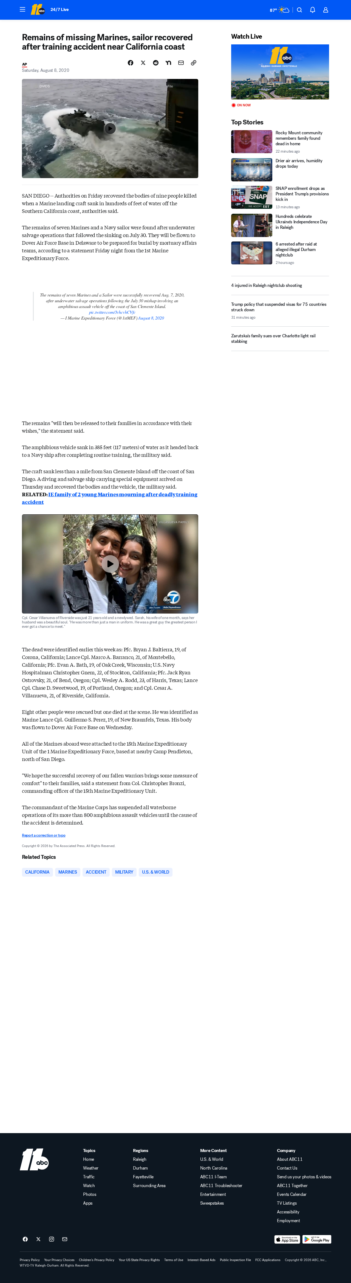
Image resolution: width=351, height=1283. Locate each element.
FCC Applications (268, 1260)
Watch (89, 1186)
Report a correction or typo (43, 835)
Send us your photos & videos (304, 1177)
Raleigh (139, 1159)
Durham (140, 1168)
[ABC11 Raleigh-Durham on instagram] (51, 1239)
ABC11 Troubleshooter (221, 1186)
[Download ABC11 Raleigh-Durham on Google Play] (316, 1239)
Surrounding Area (149, 1186)
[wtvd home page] (34, 1159)
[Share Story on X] (143, 62)
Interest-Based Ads (202, 1260)
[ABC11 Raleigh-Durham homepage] (37, 10)
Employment (288, 1221)
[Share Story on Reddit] (155, 62)
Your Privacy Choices (59, 1260)
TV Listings (286, 1203)
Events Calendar (292, 1194)
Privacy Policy (30, 1260)
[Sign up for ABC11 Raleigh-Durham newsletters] (64, 1239)
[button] (22, 9)
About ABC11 (289, 1159)
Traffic (89, 1177)
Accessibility (288, 1212)
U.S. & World (211, 1159)
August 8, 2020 (151, 318)
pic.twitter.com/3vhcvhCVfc (112, 312)
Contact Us (287, 1168)
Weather (90, 1168)
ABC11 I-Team (213, 1177)
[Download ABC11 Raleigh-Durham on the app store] (287, 1239)
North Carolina (214, 1168)
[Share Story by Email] (181, 62)
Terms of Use (173, 1260)
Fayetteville (143, 1177)
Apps (87, 1203)
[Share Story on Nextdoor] (168, 62)
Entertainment (213, 1194)
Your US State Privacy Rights (139, 1260)
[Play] (280, 71)
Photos (89, 1194)
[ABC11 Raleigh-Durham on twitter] (38, 1239)
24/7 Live (59, 9)
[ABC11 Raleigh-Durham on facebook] (25, 1239)
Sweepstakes (212, 1203)
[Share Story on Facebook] (130, 62)
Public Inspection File (235, 1260)
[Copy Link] (193, 62)
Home (88, 1159)
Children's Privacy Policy (96, 1260)
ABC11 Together (292, 1186)
